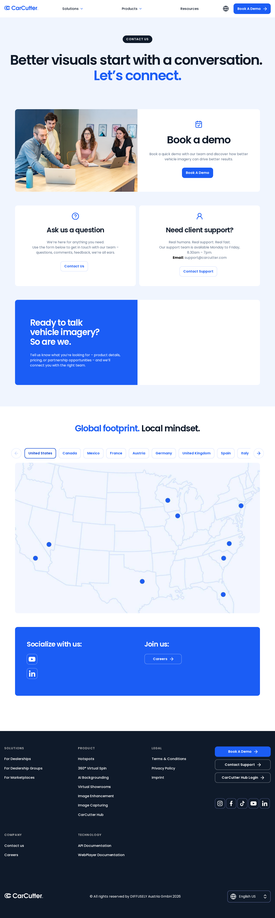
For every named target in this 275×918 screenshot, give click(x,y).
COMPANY (13, 835)
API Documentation (94, 845)
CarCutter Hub (91, 814)
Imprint (158, 777)
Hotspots (86, 758)
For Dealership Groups (23, 768)
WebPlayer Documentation (101, 854)
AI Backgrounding (93, 777)
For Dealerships (17, 758)
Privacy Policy (163, 768)
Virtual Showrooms (94, 786)
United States (40, 453)
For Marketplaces (19, 777)
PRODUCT (86, 748)
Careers (11, 854)
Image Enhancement (96, 796)
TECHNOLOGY (89, 835)
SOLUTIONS (14, 748)
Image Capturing (93, 805)
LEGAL (157, 748)
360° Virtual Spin (92, 768)
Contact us (14, 845)
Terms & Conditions (169, 758)
